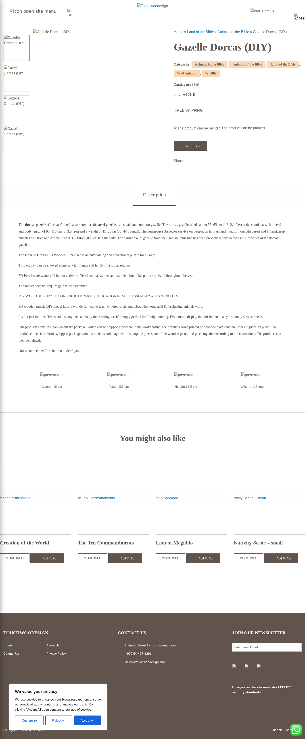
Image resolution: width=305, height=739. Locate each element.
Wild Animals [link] (187, 73)
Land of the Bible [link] (200, 32)
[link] (299, 16)
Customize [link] (29, 720)
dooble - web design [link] (287, 730)
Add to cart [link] (193, 146)
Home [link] (178, 32)
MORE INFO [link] (15, 558)
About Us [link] (52, 645)
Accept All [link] (87, 720)
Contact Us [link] (11, 653)
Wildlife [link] (211, 73)
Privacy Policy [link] (56, 653)
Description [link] (154, 194)
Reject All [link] (58, 720)
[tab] (154, 195)
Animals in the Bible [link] (209, 64)
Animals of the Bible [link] (233, 32)
